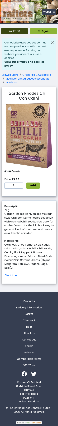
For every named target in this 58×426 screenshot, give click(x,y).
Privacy (29, 352)
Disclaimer (11, 275)
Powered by (29, 423)
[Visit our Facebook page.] (24, 373)
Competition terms (29, 359)
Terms (29, 346)
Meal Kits (11, 82)
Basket (29, 314)
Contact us (29, 339)
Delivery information (29, 307)
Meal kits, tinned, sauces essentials (27, 79)
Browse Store (10, 75)
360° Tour (29, 365)
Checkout (29, 320)
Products (29, 301)
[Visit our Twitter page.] (33, 373)
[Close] (52, 42)
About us (29, 333)
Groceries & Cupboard (36, 75)
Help (29, 327)
